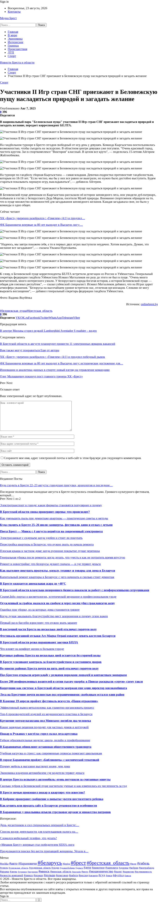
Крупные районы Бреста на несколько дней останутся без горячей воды (50, 655)
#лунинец (22, 872)
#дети (87, 867)
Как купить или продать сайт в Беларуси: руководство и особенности (48, 805)
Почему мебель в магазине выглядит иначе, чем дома (35, 766)
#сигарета (93, 875)
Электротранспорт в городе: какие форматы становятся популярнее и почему (51, 505)
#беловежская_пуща (13, 310)
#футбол (118, 875)
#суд (101, 875)
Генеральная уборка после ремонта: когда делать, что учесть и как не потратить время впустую (62, 557)
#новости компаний (11, 875)
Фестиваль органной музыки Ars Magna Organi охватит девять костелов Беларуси (57, 635)
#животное (98, 867)
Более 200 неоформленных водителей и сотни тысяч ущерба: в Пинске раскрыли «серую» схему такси (71, 681)
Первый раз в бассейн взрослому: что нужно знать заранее (38, 622)
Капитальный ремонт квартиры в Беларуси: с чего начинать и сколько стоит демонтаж (57, 577)
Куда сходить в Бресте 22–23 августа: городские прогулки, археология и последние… (56, 485)
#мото (85, 871)
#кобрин (133, 867)
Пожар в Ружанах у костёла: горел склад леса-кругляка (38, 733)
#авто (13, 863)
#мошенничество (101, 871)
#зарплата (111, 867)
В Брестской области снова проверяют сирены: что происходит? (45, 511)
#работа (73, 875)
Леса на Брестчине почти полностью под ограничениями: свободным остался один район (62, 694)
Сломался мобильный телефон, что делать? (28, 838)
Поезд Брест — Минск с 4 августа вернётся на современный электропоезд (51, 531)
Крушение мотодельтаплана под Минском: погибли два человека (45, 720)
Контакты (14, 11)
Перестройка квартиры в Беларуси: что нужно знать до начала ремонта (47, 544)
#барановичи (27, 863)
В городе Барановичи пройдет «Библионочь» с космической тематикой (49, 759)
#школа (127, 875)
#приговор (62, 875)
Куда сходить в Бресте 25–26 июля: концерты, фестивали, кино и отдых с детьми (56, 524)
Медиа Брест (8, 18)
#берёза (66, 863)
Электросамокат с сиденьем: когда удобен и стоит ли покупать (41, 538)
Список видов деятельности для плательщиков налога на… (39, 831)
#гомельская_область (18, 868)
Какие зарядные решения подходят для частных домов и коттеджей (44, 727)
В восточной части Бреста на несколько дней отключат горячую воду (48, 629)
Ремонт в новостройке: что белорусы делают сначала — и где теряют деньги (50, 564)
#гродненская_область (40, 867)
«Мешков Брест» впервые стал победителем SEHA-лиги (37, 844)
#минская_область (60, 871)
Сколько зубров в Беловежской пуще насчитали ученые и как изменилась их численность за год (63, 786)
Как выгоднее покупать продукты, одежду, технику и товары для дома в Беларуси (57, 570)
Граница (13, 45)
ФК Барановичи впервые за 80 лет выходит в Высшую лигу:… (41, 224)
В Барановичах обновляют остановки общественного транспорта (45, 746)
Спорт (12, 56)
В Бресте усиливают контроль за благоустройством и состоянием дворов (51, 662)
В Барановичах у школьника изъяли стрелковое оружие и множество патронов (55, 812)
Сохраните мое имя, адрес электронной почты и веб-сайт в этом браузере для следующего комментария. (72, 458)
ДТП (11, 52)
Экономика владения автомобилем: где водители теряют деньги (42, 773)
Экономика (15, 38)
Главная (13, 31)
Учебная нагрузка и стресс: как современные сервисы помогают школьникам (51, 753)
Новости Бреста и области (17, 62)
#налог (118, 871)
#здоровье (124, 867)
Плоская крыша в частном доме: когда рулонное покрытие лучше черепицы (50, 551)
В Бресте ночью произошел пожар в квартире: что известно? (42, 792)
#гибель (143, 863)
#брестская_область (39, 310)
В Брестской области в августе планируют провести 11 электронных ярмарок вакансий (57, 343)
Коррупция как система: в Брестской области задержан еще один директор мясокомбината (63, 688)
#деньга (79, 868)
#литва (13, 871)
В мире (12, 35)
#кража (4, 871)
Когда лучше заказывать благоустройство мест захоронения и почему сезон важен (54, 616)
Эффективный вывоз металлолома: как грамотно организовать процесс (47, 707)
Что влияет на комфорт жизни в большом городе (32, 648)
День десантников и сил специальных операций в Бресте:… (39, 825)
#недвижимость (143, 871)
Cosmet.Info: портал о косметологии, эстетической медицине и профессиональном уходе (58, 596)
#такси (109, 875)
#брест (78, 863)
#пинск (28, 875)
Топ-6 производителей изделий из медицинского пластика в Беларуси (46, 714)
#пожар (38, 875)
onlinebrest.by (149, 304)
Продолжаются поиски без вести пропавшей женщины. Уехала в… (44, 851)
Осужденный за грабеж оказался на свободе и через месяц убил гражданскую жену (57, 603)
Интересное (15, 42)
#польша (49, 875)
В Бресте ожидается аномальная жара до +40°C (33, 583)
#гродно (55, 868)
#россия (83, 875)
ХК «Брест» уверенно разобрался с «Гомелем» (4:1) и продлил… (42, 218)
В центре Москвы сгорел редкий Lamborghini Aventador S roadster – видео (48, 330)
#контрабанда (146, 867)
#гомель (4, 868)
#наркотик (128, 871)
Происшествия (17, 49)
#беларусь (50, 863)
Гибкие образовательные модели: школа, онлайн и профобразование (45, 740)
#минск (44, 871)
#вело (133, 863)
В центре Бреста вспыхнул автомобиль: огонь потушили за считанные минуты (55, 779)
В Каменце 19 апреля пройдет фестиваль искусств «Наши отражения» (49, 701)
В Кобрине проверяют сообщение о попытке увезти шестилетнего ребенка (51, 799)
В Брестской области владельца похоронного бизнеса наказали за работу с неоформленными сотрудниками (74, 590)
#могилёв (76, 872)
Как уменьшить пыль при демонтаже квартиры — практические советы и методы (54, 518)
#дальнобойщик (67, 868)
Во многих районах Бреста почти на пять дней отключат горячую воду (49, 668)
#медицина (33, 872)
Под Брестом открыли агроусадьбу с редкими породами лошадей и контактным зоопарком (63, 675)
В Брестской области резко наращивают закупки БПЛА (39, 642)
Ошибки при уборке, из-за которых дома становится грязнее (40, 609)
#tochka (4, 863)
